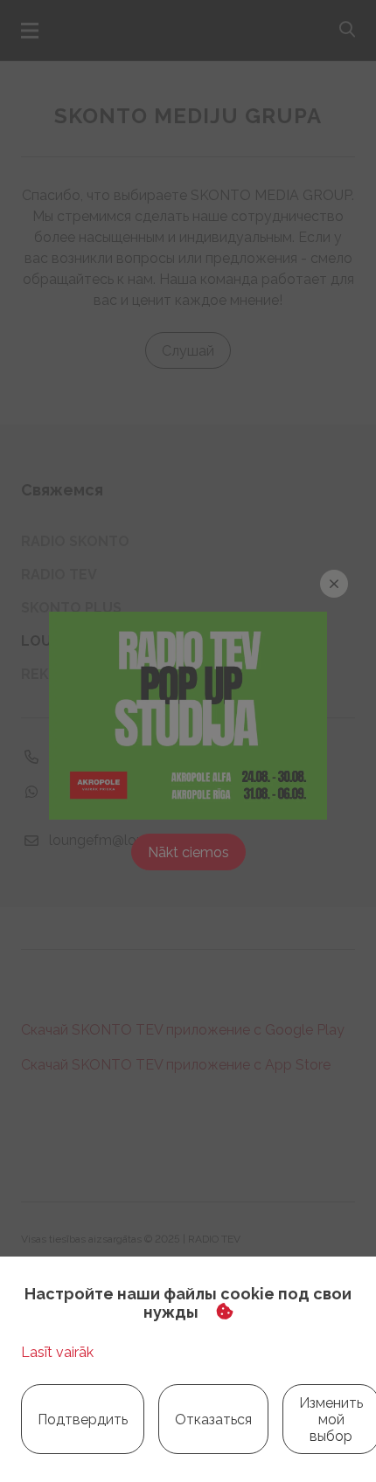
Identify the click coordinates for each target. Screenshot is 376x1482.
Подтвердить (83, 1419)
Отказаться (213, 1419)
